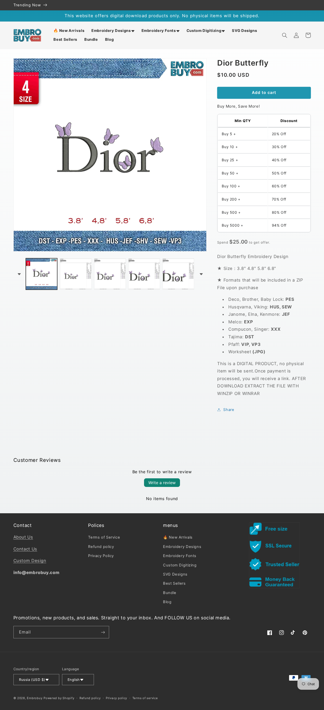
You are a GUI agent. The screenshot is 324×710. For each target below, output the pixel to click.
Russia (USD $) (32, 680)
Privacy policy (116, 698)
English (74, 680)
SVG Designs (175, 574)
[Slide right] (201, 274)
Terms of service (145, 698)
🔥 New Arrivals (178, 537)
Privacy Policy (101, 556)
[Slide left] (19, 274)
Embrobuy (34, 698)
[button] (112, 30)
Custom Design (29, 560)
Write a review (162, 482)
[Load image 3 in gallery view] (110, 274)
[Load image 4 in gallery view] (144, 274)
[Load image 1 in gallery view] (41, 274)
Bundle (169, 592)
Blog (167, 602)
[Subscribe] (103, 632)
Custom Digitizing (180, 565)
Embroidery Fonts (179, 556)
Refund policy (101, 546)
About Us (23, 537)
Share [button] (228, 409)
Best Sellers (174, 583)
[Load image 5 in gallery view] (178, 274)
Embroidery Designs (182, 546)
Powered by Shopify (59, 698)
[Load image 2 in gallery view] (76, 274)
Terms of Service (104, 537)
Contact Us (25, 548)
